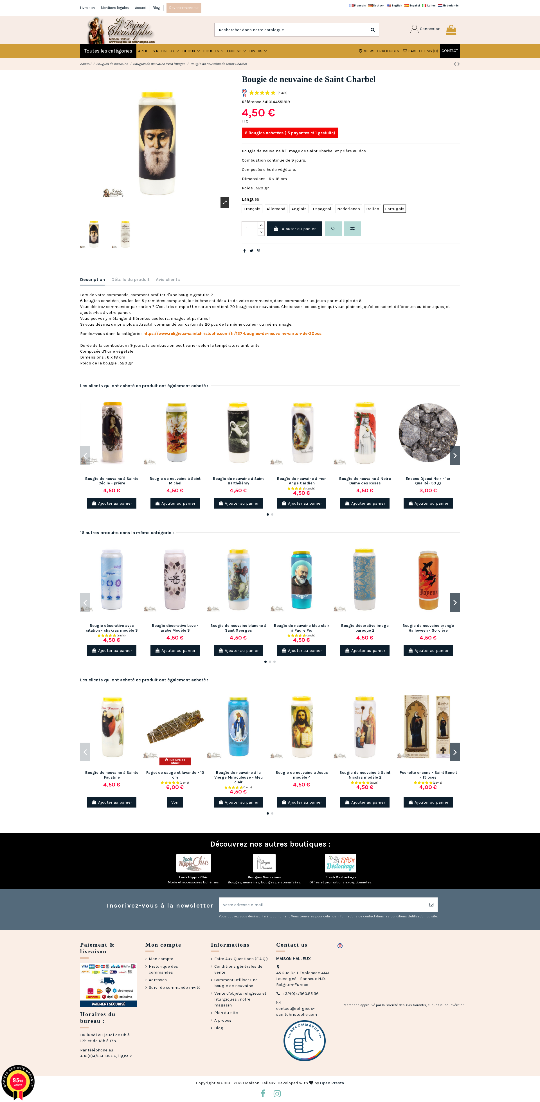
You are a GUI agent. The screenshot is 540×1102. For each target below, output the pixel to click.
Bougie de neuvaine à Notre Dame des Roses (365, 481)
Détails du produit (130, 279)
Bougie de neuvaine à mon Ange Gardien (302, 481)
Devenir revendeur (184, 8)
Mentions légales (115, 8)
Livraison (88, 8)
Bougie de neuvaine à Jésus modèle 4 (302, 775)
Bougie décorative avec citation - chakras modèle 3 (112, 628)
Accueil (141, 8)
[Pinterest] (258, 250)
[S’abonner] (431, 904)
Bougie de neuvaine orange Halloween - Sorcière (428, 628)
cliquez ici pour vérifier (446, 1005)
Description (92, 279)
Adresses (158, 979)
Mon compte (161, 958)
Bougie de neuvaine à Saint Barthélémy (238, 481)
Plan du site (226, 1012)
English (396, 5)
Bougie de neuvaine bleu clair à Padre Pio (301, 628)
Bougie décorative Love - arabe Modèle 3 (175, 628)
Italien (431, 5)
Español (414, 5)
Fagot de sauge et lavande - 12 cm (175, 775)
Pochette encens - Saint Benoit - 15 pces (428, 775)
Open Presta (332, 1082)
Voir (175, 802)
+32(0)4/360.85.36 (301, 993)
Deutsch (378, 5)
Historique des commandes (163, 969)
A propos (222, 1020)
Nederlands (450, 5)
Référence (251, 101)
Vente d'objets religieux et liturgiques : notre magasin (240, 999)
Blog (156, 8)
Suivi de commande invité (175, 987)
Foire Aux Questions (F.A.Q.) (241, 958)
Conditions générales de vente (238, 969)
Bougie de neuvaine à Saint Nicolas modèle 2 (364, 775)
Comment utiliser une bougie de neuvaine (236, 982)
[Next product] (459, 64)
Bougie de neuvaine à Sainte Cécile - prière (111, 481)
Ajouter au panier (299, 228)
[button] (191, 51)
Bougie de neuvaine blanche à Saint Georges (238, 628)
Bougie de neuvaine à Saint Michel (175, 481)
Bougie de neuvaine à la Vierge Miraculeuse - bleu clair (238, 777)
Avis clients (168, 279)
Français (360, 5)
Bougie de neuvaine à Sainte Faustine (111, 775)
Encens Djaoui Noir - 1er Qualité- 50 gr (428, 481)
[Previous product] (456, 64)
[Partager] (244, 250)
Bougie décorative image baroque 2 (365, 628)
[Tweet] (251, 250)
